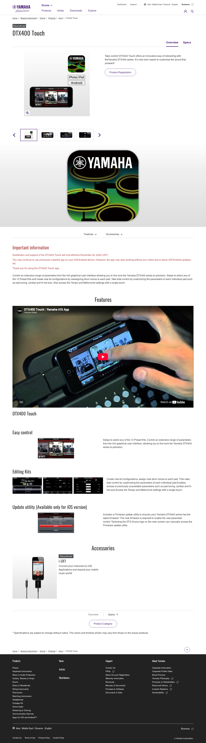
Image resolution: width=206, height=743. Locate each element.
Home (15, 18)
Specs (187, 42)
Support (133, 4)
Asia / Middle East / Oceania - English (162, 4)
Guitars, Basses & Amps (23, 678)
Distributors (122, 4)
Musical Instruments (29, 18)
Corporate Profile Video (162, 671)
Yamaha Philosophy (161, 678)
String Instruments (21, 689)
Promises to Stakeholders (163, 681)
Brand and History (160, 685)
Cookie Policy (58, 737)
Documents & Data (114, 692)
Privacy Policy (44, 737)
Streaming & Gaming (22, 710)
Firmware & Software (115, 689)
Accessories (112, 234)
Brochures (110, 681)
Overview (172, 42)
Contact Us (110, 667)
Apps (61, 18)
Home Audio (18, 706)
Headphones (18, 699)
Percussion (17, 692)
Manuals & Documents (115, 685)
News (61, 661)
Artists (60, 10)
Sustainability (158, 692)
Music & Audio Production (24, 674)
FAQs (108, 671)
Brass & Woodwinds (21, 685)
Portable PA (18, 703)
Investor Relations (160, 689)
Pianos (16, 667)
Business (186, 4)
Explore (92, 10)
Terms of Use (30, 737)
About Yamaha (158, 661)
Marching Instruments (22, 696)
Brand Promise (158, 674)
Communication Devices (23, 713)
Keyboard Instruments (22, 671)
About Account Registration (118, 674)
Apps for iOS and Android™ (25, 717)
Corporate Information (161, 667)
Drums (45, 5)
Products (46, 10)
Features (88, 234)
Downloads (76, 10)
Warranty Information (115, 678)
